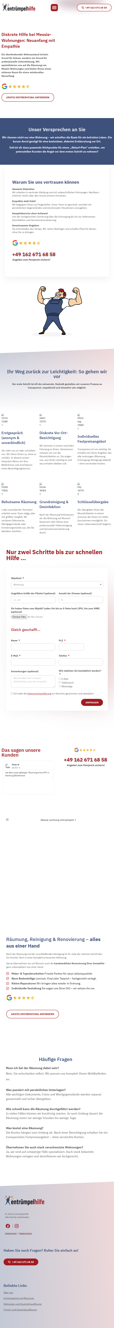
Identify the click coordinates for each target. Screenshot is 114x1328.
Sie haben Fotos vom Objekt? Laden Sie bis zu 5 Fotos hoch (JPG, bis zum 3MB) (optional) (55, 610)
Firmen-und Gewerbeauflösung (20, 1309)
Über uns (8, 1292)
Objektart (16, 578)
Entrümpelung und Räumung (19, 1298)
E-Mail (15, 655)
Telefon (63, 655)
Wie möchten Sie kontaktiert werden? (80, 670)
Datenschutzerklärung (39, 693)
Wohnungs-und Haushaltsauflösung (22, 1304)
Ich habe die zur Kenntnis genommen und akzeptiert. (54, 693)
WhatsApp (66, 686)
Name (14, 640)
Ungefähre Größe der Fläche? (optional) (33, 593)
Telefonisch (67, 682)
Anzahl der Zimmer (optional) (75, 593)
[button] (54, 7)
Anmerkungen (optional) (24, 671)
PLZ (61, 640)
